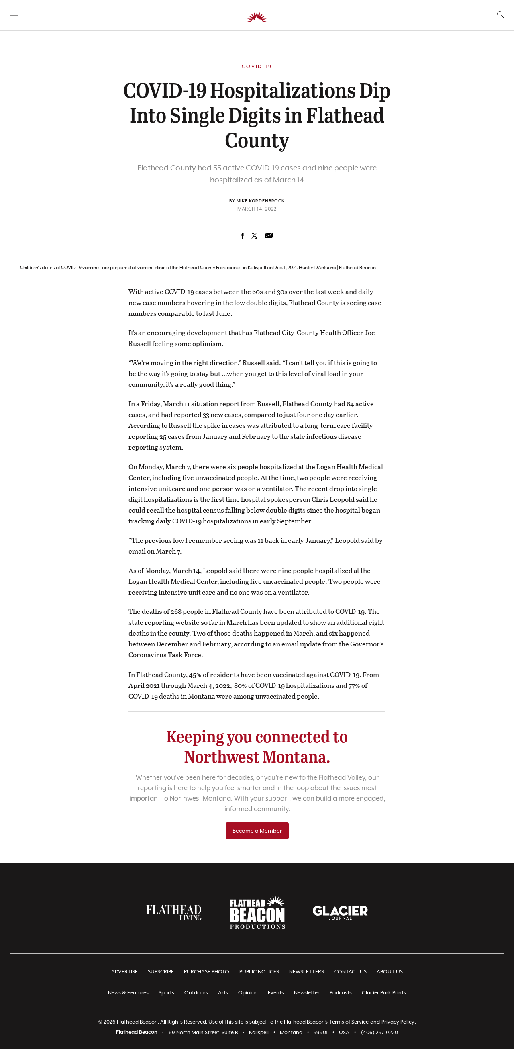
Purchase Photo (206, 972)
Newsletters (306, 972)
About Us (390, 972)
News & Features (128, 993)
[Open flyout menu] (14, 15)
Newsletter (307, 993)
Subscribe (161, 972)
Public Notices (259, 972)
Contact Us (350, 972)
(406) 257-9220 (379, 1032)
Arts (223, 993)
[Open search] (501, 15)
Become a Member (257, 831)
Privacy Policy (397, 1022)
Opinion (248, 993)
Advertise (124, 972)
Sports (166, 993)
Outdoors (196, 993)
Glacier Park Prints (384, 993)
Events (276, 993)
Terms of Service (349, 1022)
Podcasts (341, 993)
